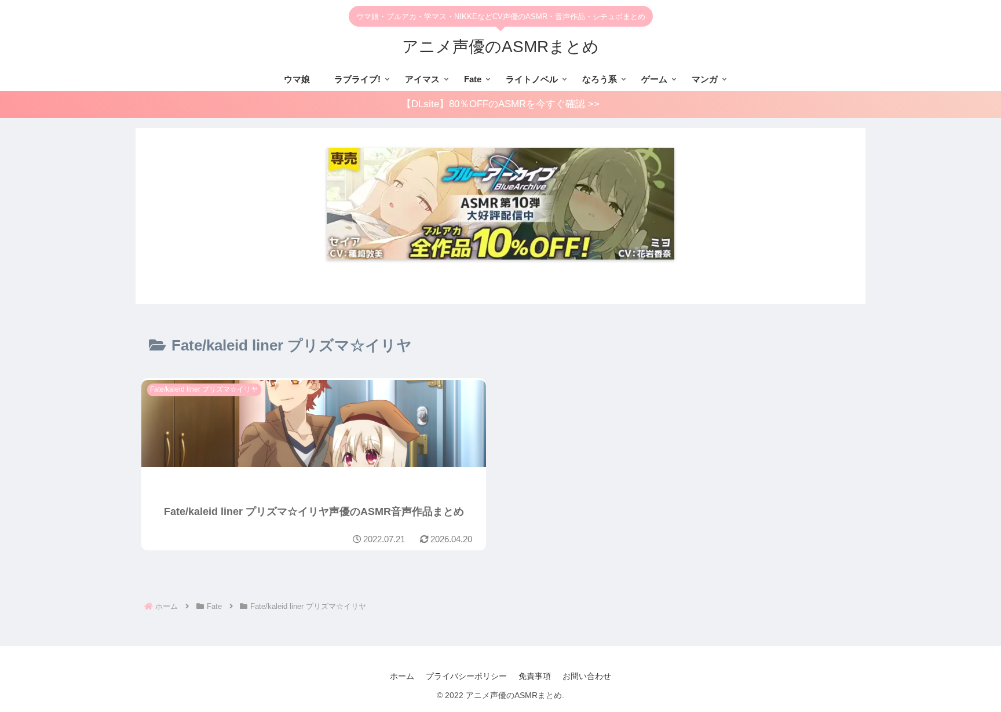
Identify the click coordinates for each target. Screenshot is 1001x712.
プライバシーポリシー (466, 676)
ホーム (402, 676)
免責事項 (534, 676)
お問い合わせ (586, 676)
